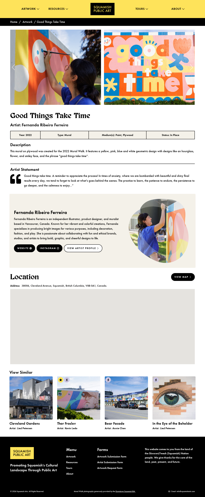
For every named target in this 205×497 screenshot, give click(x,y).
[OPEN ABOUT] (183, 9)
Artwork (27, 22)
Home (13, 22)
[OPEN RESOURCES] (66, 9)
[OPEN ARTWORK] (38, 9)
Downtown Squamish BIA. (126, 491)
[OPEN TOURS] (146, 9)
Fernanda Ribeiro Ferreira (40, 212)
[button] (189, 67)
